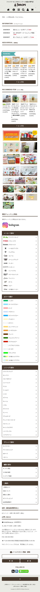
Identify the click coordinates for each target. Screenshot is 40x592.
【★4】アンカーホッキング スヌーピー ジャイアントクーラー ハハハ (24, 108)
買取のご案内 (24, 586)
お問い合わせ (16, 586)
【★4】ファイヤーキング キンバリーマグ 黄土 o (31, 68)
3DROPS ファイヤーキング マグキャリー (7, 106)
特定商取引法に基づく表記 (29, 584)
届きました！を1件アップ (20, 29)
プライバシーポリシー (16, 584)
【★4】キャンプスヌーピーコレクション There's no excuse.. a (33, 108)
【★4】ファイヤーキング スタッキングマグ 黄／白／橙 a (8, 69)
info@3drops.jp (8, 522)
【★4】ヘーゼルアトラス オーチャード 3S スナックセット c (23, 69)
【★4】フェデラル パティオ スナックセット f (15, 68)
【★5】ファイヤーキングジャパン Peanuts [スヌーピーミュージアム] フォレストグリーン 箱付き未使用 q (15, 111)
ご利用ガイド (7, 584)
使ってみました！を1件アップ (22, 37)
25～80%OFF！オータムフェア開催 (23, 33)
